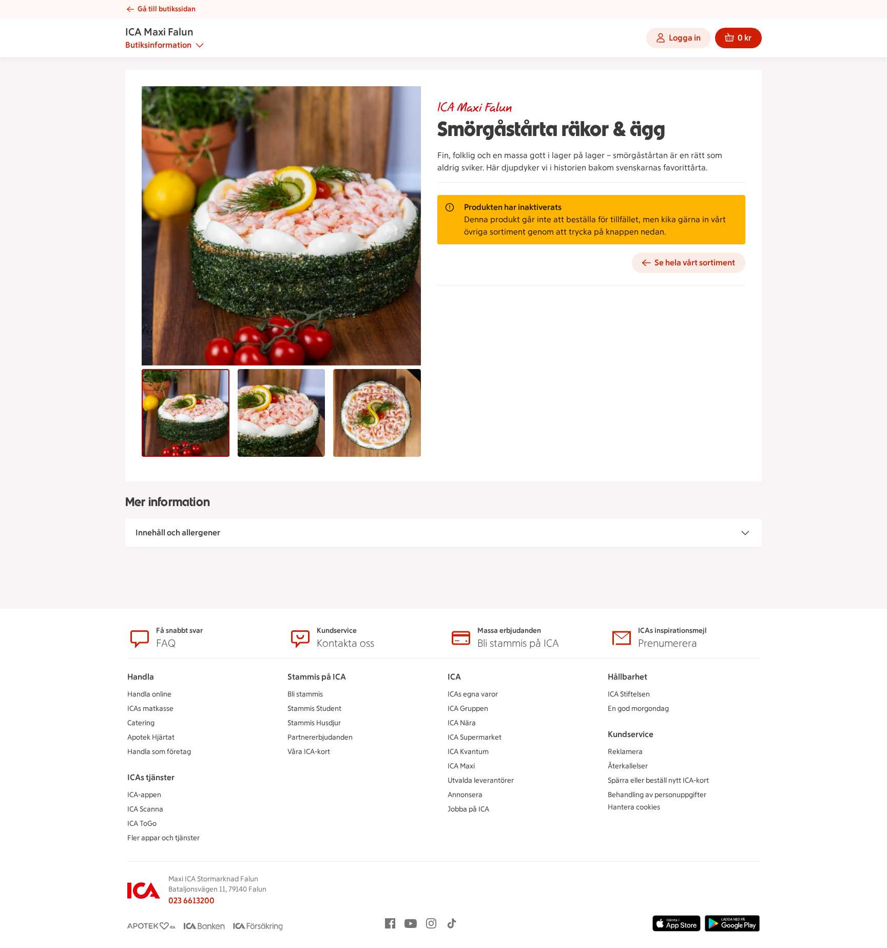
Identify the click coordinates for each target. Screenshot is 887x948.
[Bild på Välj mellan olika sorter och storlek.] (377, 413)
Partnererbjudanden (320, 737)
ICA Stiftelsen (629, 694)
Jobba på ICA (468, 809)
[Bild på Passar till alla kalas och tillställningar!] (281, 413)
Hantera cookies (634, 807)
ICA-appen (144, 794)
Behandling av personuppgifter (657, 794)
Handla (140, 677)
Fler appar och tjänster (163, 838)
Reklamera (625, 751)
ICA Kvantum (468, 751)
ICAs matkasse (150, 708)
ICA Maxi (461, 766)
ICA (454, 677)
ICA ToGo (142, 823)
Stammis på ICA (316, 677)
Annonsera (465, 794)
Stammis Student (314, 708)
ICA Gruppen (468, 708)
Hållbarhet (627, 677)
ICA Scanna (145, 809)
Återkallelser (628, 766)
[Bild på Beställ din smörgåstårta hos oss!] (185, 413)
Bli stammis (305, 694)
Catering (141, 723)
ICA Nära (462, 723)
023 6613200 (191, 900)
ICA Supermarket (475, 737)
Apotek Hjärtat (151, 737)
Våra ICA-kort (308, 751)
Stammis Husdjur (314, 723)
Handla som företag (159, 751)
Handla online (149, 694)
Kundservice (630, 734)
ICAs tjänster (151, 777)
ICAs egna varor (473, 694)
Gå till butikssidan (167, 9)
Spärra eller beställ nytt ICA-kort (658, 780)
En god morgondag (638, 708)
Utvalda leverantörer (481, 780)
